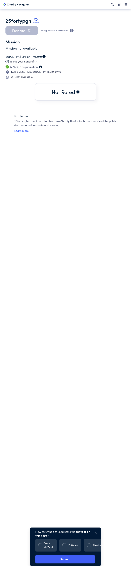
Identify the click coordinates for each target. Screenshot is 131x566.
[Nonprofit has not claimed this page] (7, 61)
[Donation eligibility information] (72, 30)
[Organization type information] (40, 67)
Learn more (21, 130)
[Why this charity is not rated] (77, 91)
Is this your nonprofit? (23, 61)
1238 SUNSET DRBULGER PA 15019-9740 (36, 71)
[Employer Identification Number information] (44, 56)
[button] (21, 30)
